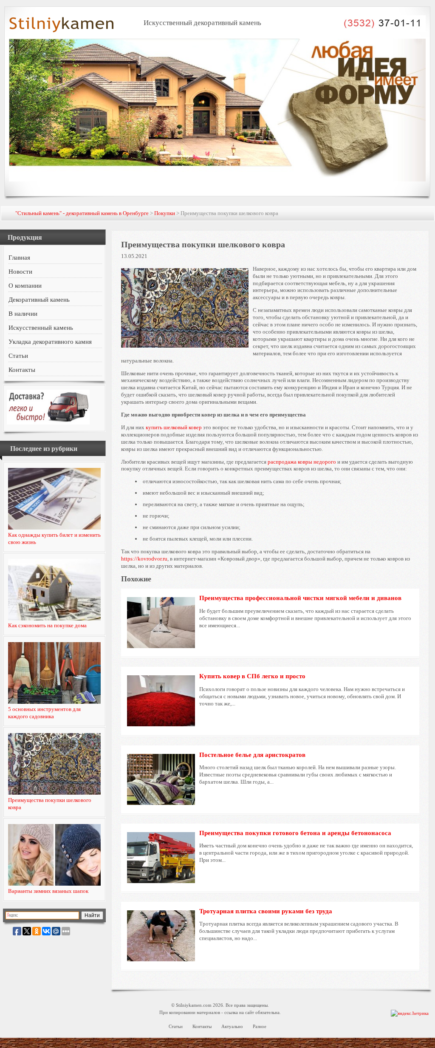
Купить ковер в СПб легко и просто (252, 676)
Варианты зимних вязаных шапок (48, 891)
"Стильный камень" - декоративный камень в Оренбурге (82, 213)
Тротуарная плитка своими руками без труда (265, 911)
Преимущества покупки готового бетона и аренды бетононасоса (295, 833)
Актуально (232, 1026)
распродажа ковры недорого (302, 462)
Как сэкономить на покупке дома (47, 625)
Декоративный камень (39, 299)
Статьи (18, 355)
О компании (25, 285)
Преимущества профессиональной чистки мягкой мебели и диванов (300, 598)
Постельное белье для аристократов (252, 754)
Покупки (164, 213)
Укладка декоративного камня (50, 341)
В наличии (22, 313)
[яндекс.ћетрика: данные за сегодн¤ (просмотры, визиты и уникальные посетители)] (410, 1013)
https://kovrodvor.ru (144, 558)
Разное (259, 1026)
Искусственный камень (40, 327)
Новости (20, 271)
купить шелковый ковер (174, 427)
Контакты (21, 369)
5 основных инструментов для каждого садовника (44, 712)
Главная (19, 257)
